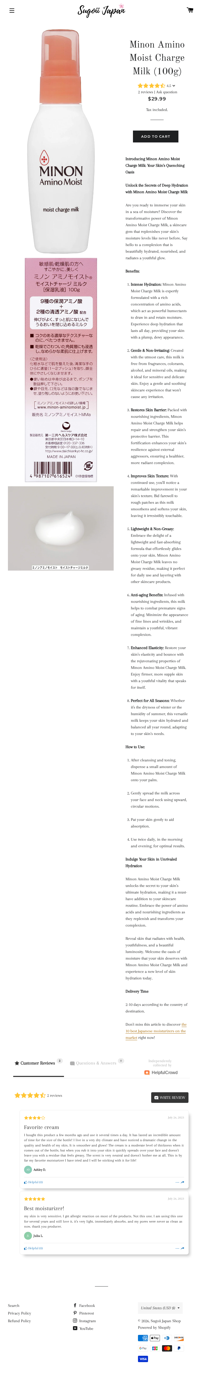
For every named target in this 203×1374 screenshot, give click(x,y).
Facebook (86, 1305)
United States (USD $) (158, 1308)
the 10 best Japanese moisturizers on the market (156, 1031)
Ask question (166, 92)
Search (13, 1305)
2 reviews (145, 92)
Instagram (87, 1321)
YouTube (86, 1328)
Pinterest (86, 1313)
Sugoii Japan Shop (166, 1321)
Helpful (32, 1182)
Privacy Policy (19, 1313)
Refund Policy (19, 1321)
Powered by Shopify (154, 1327)
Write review (172, 1097)
